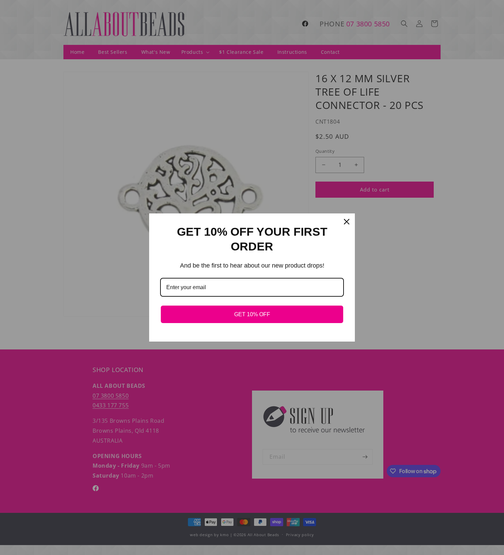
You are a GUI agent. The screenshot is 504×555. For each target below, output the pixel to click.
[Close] (346, 221)
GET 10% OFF (252, 314)
